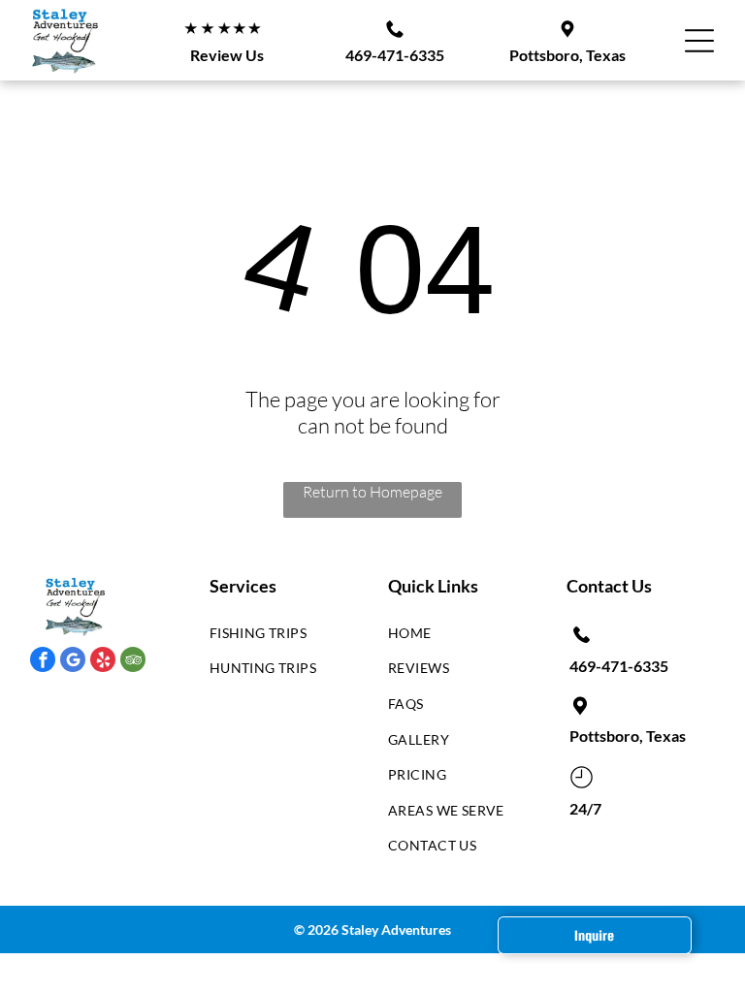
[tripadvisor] (133, 662)
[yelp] (102, 662)
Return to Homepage (372, 491)
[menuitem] (276, 638)
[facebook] (42, 662)
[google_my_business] (72, 662)
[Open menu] (699, 40)
